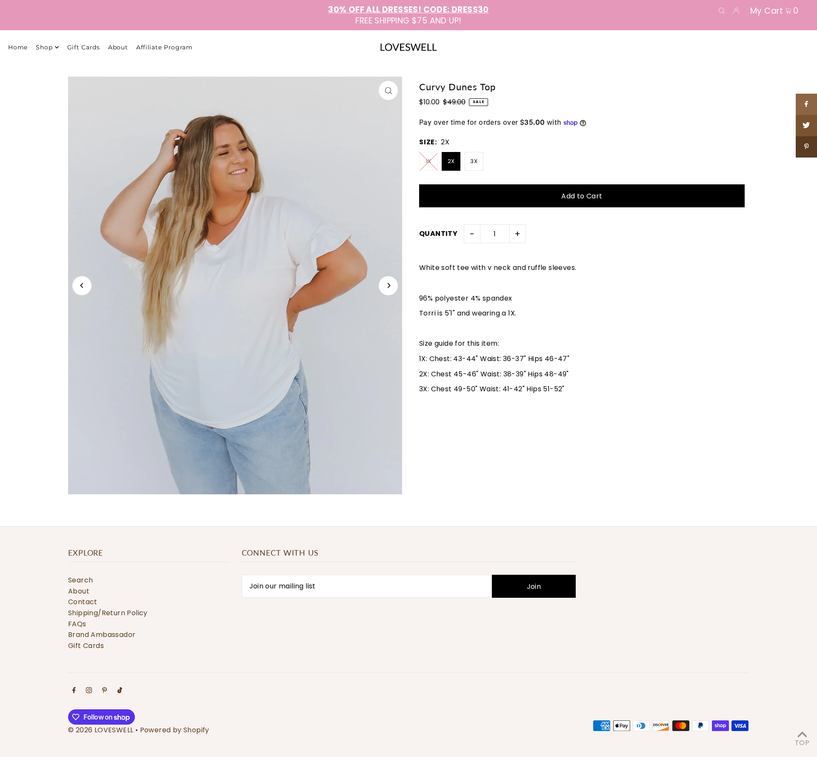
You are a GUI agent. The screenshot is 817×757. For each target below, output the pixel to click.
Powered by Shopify (174, 730)
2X (451, 161)
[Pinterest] (104, 691)
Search (80, 580)
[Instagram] (89, 691)
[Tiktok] (119, 691)
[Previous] (81, 285)
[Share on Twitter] (806, 125)
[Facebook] (74, 691)
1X (428, 161)
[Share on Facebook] (806, 104)
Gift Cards (86, 646)
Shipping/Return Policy (108, 613)
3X (473, 161)
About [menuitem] (118, 47)
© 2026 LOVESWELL (100, 730)
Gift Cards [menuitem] (83, 47)
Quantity (438, 233)
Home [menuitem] (18, 47)
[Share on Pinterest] (806, 147)
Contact (82, 602)
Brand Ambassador (101, 634)
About (78, 591)
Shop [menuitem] (44, 47)
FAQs (77, 624)
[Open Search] (722, 10)
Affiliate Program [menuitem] (164, 47)
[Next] (388, 285)
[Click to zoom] (388, 90)
